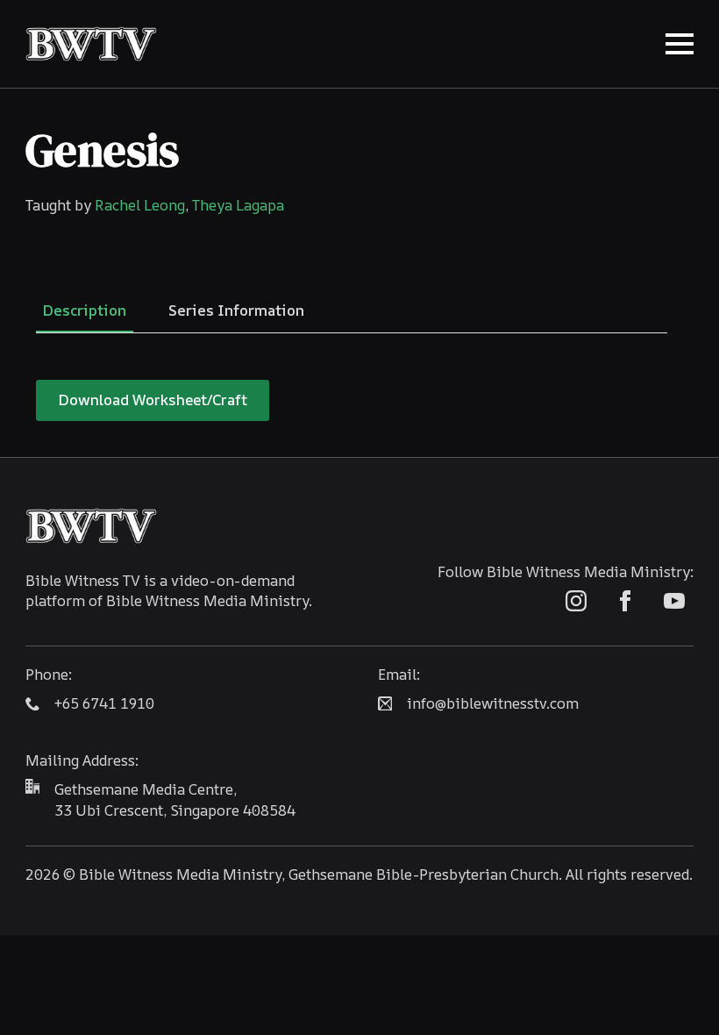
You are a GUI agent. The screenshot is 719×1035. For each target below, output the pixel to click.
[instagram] (576, 601)
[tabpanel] (351, 400)
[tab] (84, 310)
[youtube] (674, 601)
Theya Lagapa (238, 205)
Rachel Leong (140, 205)
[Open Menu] (680, 44)
